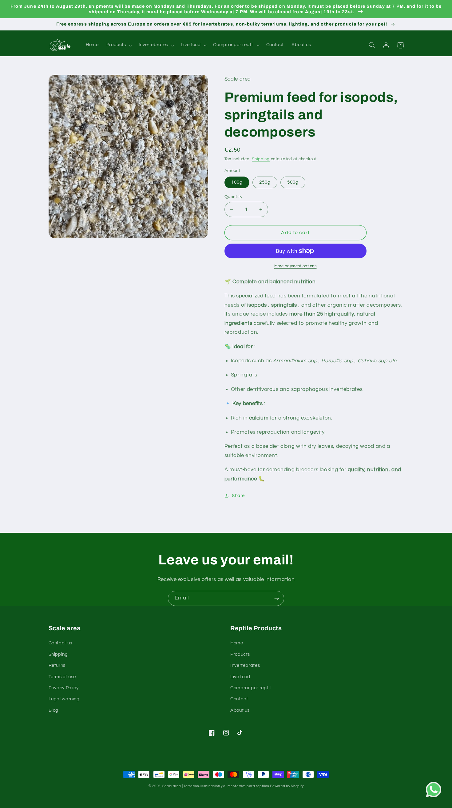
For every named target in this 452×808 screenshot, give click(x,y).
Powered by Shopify (286, 786)
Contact (239, 699)
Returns (57, 665)
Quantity (233, 197)
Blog (54, 710)
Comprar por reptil (250, 688)
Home (236, 643)
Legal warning (64, 699)
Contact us (60, 643)
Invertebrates (245, 665)
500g (293, 182)
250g (265, 182)
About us (240, 710)
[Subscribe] (277, 598)
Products (240, 654)
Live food (240, 677)
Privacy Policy (64, 688)
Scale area (171, 786)
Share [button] (238, 495)
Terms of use (62, 677)
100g (237, 182)
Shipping (261, 159)
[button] (118, 45)
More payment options (295, 266)
